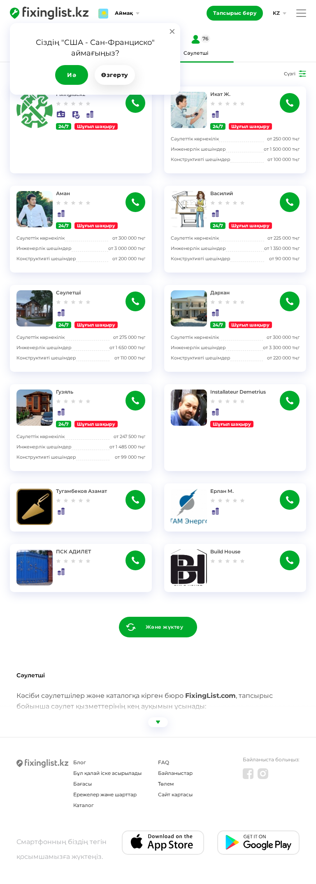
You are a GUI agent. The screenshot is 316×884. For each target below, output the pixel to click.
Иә (71, 75)
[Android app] (258, 842)
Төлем (166, 784)
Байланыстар (175, 773)
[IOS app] (163, 842)
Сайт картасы (175, 794)
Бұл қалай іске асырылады (107, 773)
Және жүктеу (165, 627)
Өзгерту (114, 75)
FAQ (163, 762)
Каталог (83, 805)
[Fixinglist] (49, 13)
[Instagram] (263, 773)
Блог (79, 762)
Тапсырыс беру (235, 13)
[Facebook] (248, 773)
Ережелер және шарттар (105, 794)
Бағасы (82, 784)
